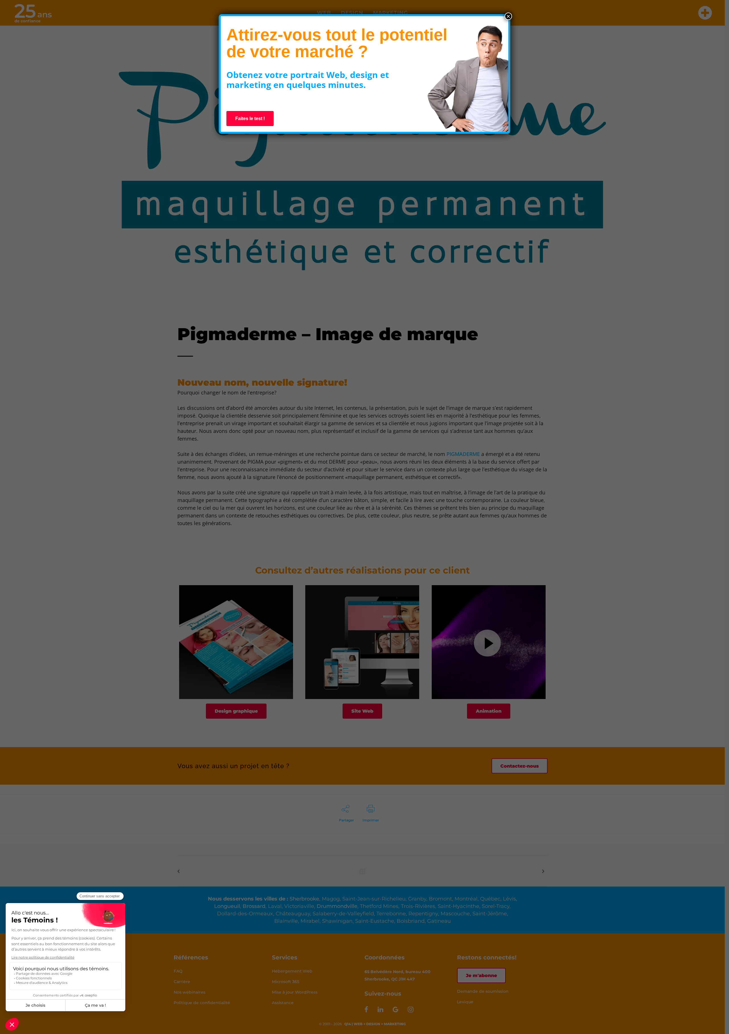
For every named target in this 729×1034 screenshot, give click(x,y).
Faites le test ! (250, 118)
